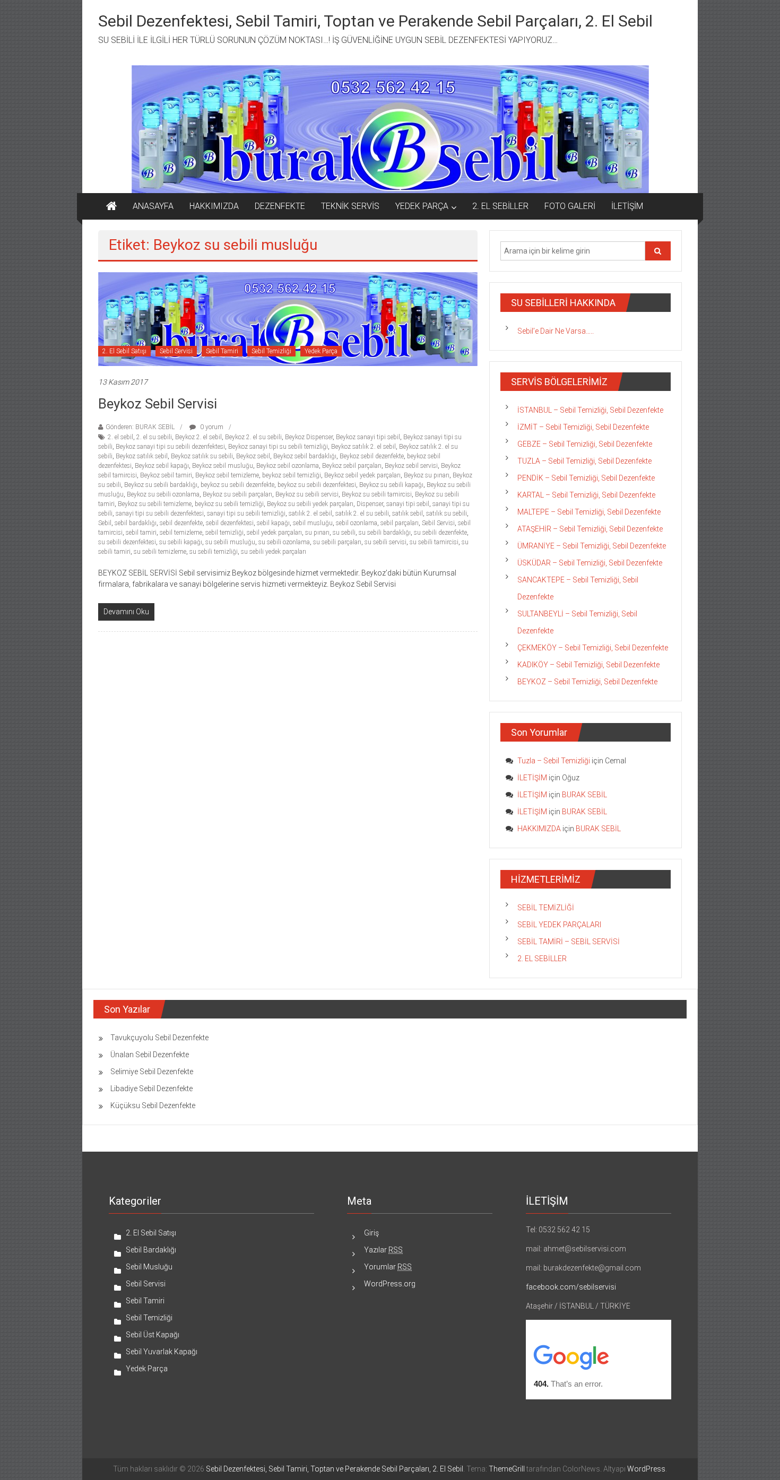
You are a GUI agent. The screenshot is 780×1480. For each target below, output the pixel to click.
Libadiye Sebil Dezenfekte (151, 1088)
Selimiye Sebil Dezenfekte (151, 1071)
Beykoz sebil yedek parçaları (362, 475)
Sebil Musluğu (149, 1267)
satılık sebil (407, 513)
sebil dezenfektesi (230, 523)
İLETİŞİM (627, 206)
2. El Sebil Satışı (124, 351)
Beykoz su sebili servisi (307, 494)
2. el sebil (120, 437)
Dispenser (370, 504)
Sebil (104, 523)
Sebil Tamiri (222, 351)
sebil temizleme (181, 532)
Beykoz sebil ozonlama (287, 465)
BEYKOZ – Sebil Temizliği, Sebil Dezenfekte (587, 681)
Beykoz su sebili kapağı (391, 485)
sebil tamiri (141, 532)
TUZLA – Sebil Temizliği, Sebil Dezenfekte (584, 461)
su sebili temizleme (160, 551)
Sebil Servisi (176, 351)
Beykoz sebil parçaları (352, 465)
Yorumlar (388, 1267)
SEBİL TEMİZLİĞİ (545, 907)
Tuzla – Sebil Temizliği (553, 760)
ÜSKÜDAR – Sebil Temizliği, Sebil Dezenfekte (589, 563)
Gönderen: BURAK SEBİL (140, 427)
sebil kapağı (273, 523)
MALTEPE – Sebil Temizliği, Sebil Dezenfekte (589, 512)
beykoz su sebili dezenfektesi (317, 485)
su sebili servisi (385, 542)
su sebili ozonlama (284, 542)
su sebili (344, 532)
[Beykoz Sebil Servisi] (288, 318)
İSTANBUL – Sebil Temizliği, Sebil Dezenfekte (590, 410)
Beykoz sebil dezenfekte (372, 456)
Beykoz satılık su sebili (202, 456)
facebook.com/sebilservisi (571, 1287)
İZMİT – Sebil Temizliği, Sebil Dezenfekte (583, 427)
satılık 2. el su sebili (362, 513)
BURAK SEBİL (584, 794)
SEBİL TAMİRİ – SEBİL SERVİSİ (568, 941)
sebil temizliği (224, 532)
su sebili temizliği (213, 551)
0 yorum (210, 427)
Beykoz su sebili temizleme (155, 504)
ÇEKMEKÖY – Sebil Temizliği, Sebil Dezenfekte (592, 647)
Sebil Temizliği (271, 351)
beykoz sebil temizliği (291, 475)
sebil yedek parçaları (274, 532)
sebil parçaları (399, 523)
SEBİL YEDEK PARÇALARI (559, 924)
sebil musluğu (313, 523)
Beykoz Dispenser (309, 437)
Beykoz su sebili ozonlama (163, 494)
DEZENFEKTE (280, 206)
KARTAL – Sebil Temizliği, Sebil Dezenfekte (586, 495)
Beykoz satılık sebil (142, 456)
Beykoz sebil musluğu (222, 465)
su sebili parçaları (337, 542)
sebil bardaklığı (136, 523)
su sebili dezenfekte (440, 532)
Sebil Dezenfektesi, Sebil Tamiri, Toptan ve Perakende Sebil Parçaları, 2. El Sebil (375, 21)
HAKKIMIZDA (214, 206)
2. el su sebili (154, 437)
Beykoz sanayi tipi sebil (368, 437)
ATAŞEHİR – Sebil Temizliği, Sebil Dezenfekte (590, 529)
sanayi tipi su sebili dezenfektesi (160, 513)
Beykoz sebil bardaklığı (304, 456)
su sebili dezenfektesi (127, 542)
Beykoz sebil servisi (411, 465)
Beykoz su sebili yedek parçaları (310, 504)
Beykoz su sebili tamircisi (377, 494)
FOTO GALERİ (569, 206)
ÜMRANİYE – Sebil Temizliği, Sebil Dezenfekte (591, 546)
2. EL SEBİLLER (500, 206)
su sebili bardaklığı (385, 532)
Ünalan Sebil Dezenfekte (149, 1054)
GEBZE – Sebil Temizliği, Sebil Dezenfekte (584, 444)
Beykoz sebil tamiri (166, 475)
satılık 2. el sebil (310, 513)
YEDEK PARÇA (421, 206)
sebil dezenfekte (181, 523)
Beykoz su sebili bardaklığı (160, 485)
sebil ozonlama (356, 523)
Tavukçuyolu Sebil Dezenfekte (159, 1037)
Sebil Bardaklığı (151, 1250)
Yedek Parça (321, 351)
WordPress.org (389, 1283)
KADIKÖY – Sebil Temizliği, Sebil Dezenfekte (588, 664)
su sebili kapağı (180, 542)
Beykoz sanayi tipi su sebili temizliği (278, 446)
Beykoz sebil (253, 456)
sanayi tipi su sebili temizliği (246, 513)
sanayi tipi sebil (407, 504)
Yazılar (383, 1250)
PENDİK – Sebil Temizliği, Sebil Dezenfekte (586, 478)
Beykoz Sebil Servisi (157, 404)
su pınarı (317, 532)
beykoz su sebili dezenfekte (237, 485)
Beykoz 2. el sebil (198, 437)
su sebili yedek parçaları (273, 551)
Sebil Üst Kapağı (152, 1334)
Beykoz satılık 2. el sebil (363, 446)
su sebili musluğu (230, 542)
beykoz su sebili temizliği (229, 504)
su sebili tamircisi (434, 542)
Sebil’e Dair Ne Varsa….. (555, 331)
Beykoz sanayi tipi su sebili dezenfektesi (170, 446)
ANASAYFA (153, 206)
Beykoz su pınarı (426, 475)
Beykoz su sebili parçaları (237, 494)
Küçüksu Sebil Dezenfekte (152, 1105)
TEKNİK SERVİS (350, 206)
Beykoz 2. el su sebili (253, 437)
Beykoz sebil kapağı (162, 465)
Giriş (371, 1233)
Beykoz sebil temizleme (227, 475)
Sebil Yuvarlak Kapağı (161, 1351)
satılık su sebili (446, 513)
